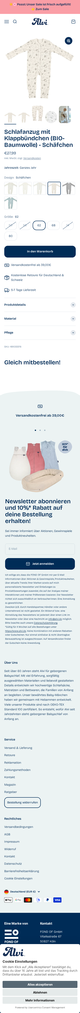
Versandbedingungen (18, 827)
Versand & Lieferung (18, 748)
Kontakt (9, 777)
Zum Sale (42, 9)
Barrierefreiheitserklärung (21, 871)
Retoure (9, 755)
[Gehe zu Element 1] (10, 118)
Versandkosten (32, 158)
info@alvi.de (55, 619)
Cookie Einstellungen (18, 878)
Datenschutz (13, 864)
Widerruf (10, 849)
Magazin (10, 785)
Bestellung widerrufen (22, 802)
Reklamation (12, 762)
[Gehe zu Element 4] (51, 117)
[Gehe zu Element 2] (24, 118)
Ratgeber (10, 792)
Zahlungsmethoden (17, 770)
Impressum (11, 841)
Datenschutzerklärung (45, 622)
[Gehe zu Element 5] (65, 115)
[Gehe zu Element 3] (38, 115)
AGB (7, 834)
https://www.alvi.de (15, 631)
